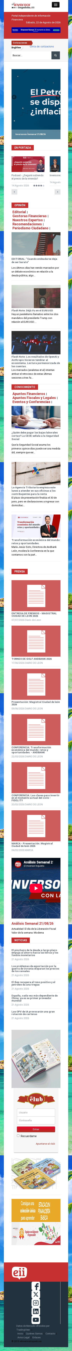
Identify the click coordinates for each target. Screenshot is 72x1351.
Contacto (50, 1333)
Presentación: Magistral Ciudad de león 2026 (36, 703)
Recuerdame (29, 1136)
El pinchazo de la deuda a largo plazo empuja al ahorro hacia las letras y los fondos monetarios (35, 953)
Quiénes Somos (34, 1333)
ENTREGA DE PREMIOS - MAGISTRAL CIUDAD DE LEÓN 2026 (34, 614)
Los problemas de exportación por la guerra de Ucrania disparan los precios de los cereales (35, 969)
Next (57, 97)
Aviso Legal (23, 1337)
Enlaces (36, 1337)
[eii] (23, 5)
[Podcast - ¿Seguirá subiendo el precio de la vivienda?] (28, 164)
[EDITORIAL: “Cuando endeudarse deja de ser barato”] (36, 244)
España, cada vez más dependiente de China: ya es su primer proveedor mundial (35, 998)
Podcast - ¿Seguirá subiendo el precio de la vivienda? (28, 177)
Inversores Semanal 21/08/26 (30, 134)
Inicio (20, 1333)
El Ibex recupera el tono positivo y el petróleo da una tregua (33, 983)
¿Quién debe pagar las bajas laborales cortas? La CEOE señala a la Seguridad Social (35, 436)
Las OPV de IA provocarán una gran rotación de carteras (33, 1013)
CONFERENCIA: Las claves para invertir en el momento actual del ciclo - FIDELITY (36, 798)
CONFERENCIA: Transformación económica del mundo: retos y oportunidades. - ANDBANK (31, 750)
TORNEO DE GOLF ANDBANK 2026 (32, 658)
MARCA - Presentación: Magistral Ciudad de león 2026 (32, 844)
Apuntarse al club (45, 1143)
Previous (14, 97)
